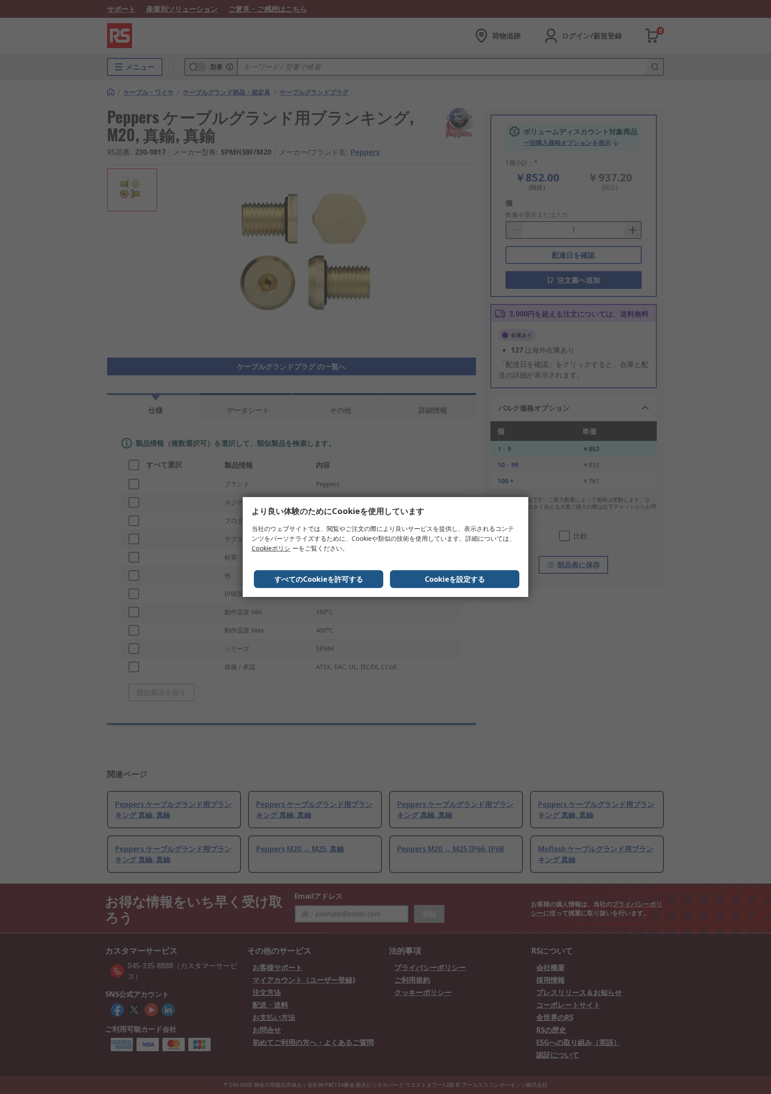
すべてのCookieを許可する (318, 579)
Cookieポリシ (271, 548)
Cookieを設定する (455, 579)
